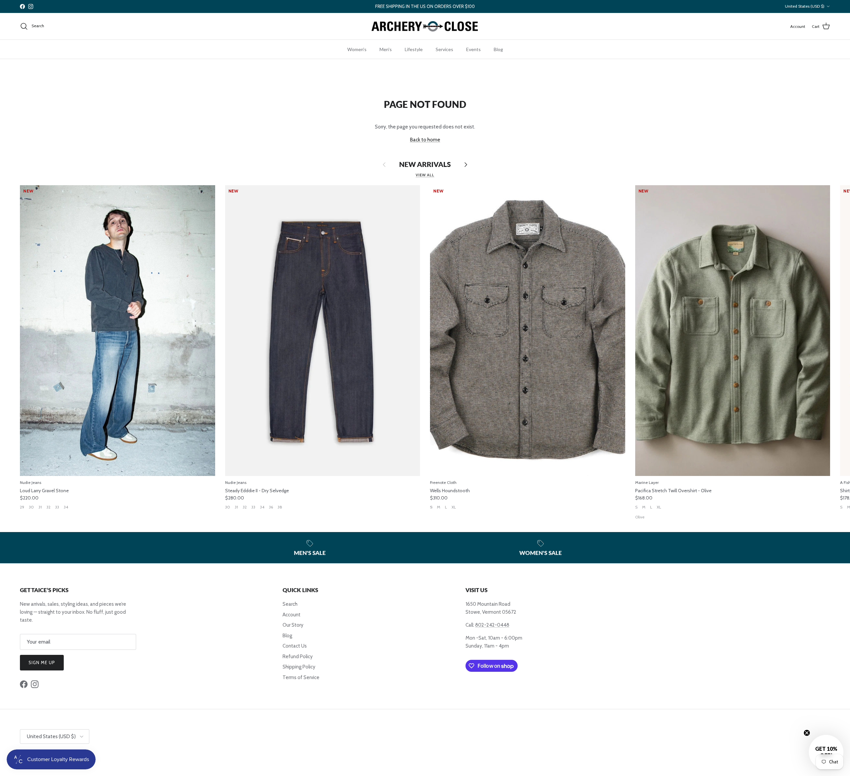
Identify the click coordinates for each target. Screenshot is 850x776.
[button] (826, 752)
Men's (386, 49)
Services (444, 49)
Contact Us (295, 646)
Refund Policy (298, 657)
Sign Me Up (42, 662)
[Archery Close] (425, 26)
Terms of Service (301, 677)
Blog (498, 49)
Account (291, 615)
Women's (357, 49)
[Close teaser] (807, 733)
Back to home (425, 140)
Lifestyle (414, 49)
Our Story (293, 625)
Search (290, 604)
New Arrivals (425, 164)
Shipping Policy (299, 667)
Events (473, 49)
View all (425, 175)
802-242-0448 (492, 625)
